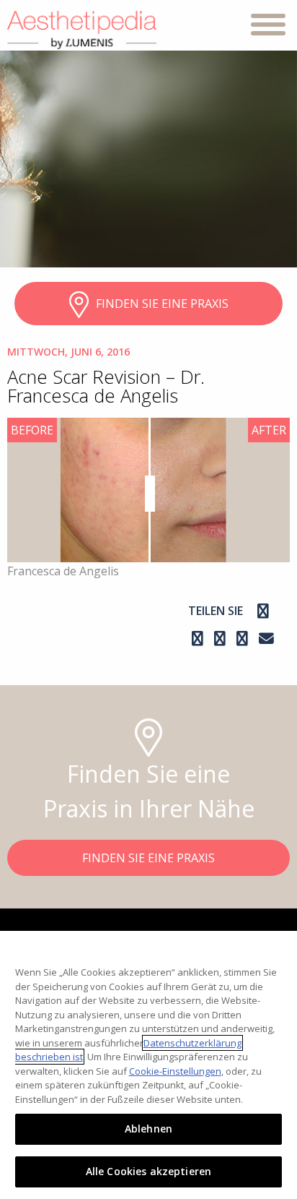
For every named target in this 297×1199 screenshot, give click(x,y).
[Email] (266, 638)
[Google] (221, 638)
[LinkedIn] (244, 638)
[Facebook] (263, 611)
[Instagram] (199, 638)
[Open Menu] (268, 27)
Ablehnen (148, 1128)
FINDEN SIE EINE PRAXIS (162, 303)
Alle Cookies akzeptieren (148, 1171)
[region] (148, 1065)
